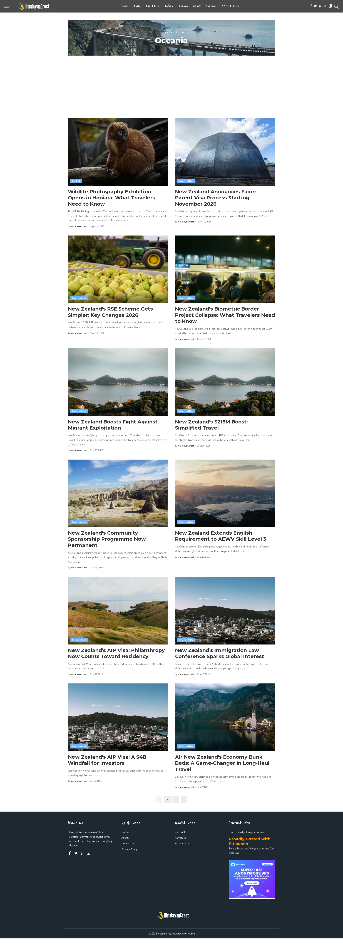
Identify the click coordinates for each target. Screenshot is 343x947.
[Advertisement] (171, 82)
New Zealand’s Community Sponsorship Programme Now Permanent (107, 539)
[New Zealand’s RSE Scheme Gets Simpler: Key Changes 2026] (118, 269)
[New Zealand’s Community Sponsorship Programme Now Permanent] (118, 493)
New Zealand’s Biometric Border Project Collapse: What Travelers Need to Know (225, 315)
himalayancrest (79, 226)
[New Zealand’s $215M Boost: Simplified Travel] (225, 382)
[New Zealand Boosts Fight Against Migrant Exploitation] (118, 382)
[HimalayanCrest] (32, 6)
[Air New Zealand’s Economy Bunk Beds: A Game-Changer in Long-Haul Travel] (225, 717)
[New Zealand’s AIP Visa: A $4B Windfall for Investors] (118, 717)
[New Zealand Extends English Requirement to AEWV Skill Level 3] (225, 493)
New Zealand (186, 181)
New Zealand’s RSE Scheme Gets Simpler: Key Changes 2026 (110, 312)
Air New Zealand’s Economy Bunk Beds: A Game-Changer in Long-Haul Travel (222, 763)
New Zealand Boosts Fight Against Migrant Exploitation (113, 425)
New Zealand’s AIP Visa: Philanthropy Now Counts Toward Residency (116, 653)
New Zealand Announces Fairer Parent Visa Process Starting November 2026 (215, 198)
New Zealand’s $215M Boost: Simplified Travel (211, 425)
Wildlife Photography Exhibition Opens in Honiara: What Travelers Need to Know (111, 198)
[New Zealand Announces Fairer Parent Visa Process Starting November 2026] (225, 152)
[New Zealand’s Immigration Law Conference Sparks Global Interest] (225, 610)
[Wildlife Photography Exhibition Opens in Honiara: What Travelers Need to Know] (118, 152)
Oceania (76, 181)
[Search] (336, 6)
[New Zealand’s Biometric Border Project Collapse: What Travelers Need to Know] (225, 269)
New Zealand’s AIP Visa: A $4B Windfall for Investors (107, 760)
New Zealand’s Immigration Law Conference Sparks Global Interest (219, 653)
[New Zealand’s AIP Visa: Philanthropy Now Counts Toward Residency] (118, 610)
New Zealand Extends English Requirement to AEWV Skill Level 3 (220, 536)
